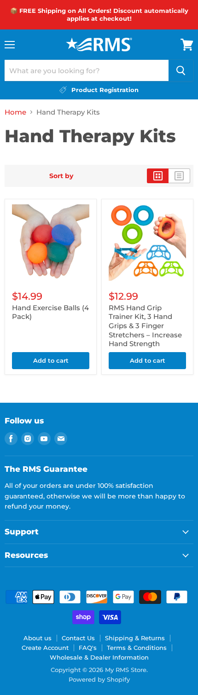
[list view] (179, 175)
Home (15, 112)
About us (37, 638)
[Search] (181, 70)
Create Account (45, 647)
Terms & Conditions (137, 647)
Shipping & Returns (135, 638)
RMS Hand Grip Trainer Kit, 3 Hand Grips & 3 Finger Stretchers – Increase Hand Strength (145, 325)
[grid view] (158, 175)
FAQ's (88, 647)
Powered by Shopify (99, 679)
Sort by (61, 176)
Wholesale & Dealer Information (99, 657)
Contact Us (78, 638)
